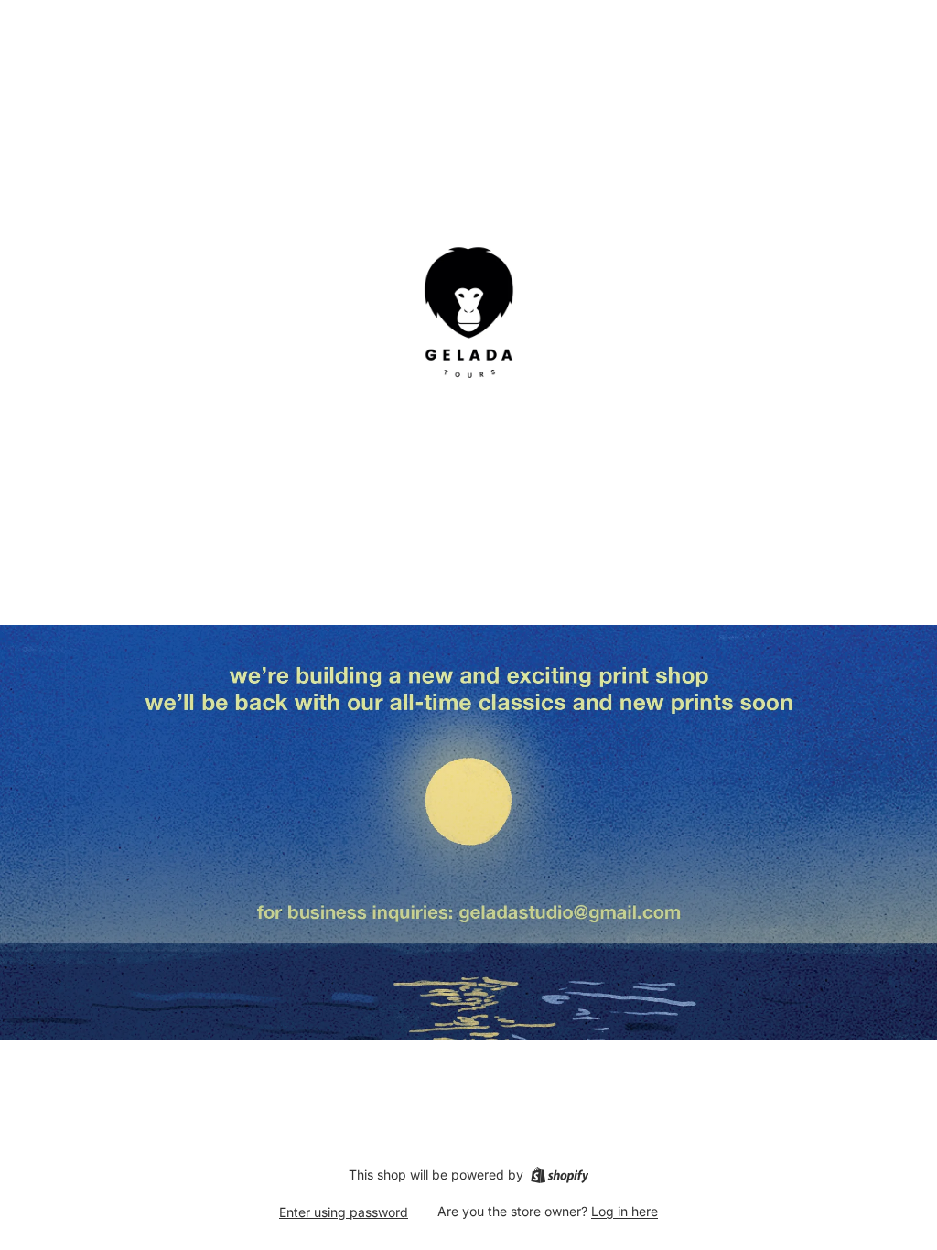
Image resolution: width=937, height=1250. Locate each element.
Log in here (624, 1211)
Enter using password (343, 1212)
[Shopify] (559, 1175)
